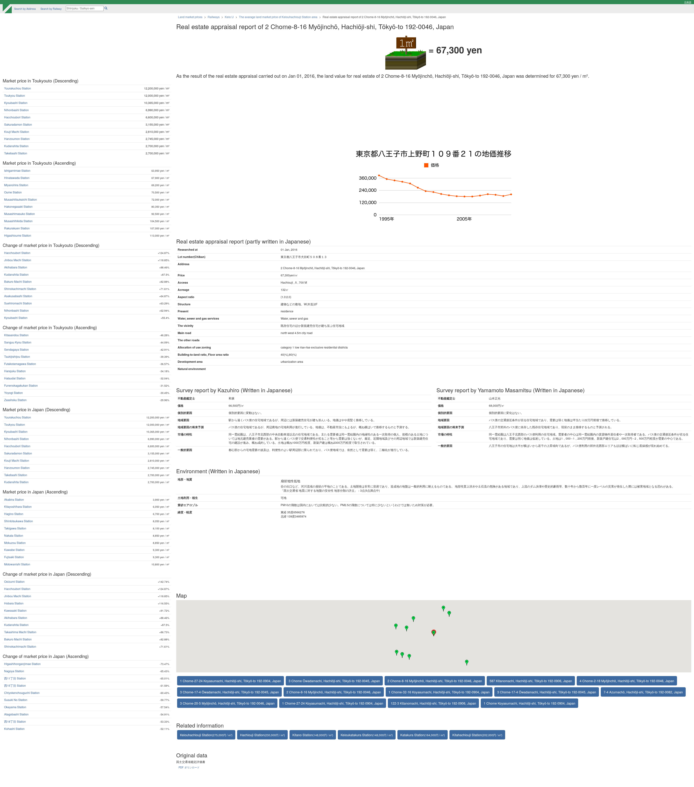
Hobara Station (13, 603)
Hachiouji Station (262, 734)
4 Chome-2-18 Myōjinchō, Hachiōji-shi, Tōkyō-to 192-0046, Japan (627, 680)
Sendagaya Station (16, 349)
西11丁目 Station (15, 678)
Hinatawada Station (16, 178)
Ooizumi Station (14, 581)
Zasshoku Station (15, 400)
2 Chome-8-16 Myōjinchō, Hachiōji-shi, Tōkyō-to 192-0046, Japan (434, 680)
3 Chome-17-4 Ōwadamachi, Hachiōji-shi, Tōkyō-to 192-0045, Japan (229, 692)
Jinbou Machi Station (17, 260)
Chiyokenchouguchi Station (22, 693)
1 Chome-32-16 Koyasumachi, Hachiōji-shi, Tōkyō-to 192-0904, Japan (439, 692)
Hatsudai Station (14, 378)
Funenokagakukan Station (21, 385)
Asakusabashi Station (18, 296)
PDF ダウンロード (189, 767)
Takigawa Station (15, 528)
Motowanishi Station (17, 564)
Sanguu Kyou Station (17, 342)
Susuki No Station (15, 700)
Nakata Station (13, 535)
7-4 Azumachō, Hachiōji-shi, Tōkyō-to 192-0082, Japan (643, 692)
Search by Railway (51, 8)
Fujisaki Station (14, 557)
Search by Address (25, 8)
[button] (443, 608)
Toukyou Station (14, 95)
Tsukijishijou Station (17, 356)
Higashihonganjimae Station (22, 664)
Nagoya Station (14, 671)
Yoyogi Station (13, 393)
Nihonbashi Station (16, 110)
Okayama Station (15, 707)
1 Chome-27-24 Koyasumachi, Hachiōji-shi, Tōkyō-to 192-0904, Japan (230, 680)
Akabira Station (14, 499)
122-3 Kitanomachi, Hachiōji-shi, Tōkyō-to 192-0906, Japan (433, 703)
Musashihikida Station (18, 221)
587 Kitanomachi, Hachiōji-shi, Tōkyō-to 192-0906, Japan (531, 680)
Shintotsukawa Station (18, 521)
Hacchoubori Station (17, 117)
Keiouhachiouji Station (206, 734)
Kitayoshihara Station (18, 506)
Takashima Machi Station (20, 632)
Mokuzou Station (15, 543)
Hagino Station (13, 514)
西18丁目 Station (15, 721)
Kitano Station (312, 734)
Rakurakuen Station (17, 228)
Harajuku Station (15, 371)
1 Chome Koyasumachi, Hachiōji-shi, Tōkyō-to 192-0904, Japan (529, 703)
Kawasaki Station (15, 610)
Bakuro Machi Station (18, 281)
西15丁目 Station (15, 685)
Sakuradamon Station (18, 124)
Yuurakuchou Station (17, 88)
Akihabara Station (15, 267)
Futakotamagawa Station (20, 364)
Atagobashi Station (16, 714)
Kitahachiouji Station (477, 734)
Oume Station (13, 192)
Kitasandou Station (16, 335)
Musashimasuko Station (19, 214)
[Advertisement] (284, 113)
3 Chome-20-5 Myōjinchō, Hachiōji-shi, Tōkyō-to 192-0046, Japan (227, 703)
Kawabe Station (14, 550)
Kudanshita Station (16, 146)
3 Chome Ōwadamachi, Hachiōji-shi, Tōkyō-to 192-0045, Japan (334, 680)
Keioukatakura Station (367, 734)
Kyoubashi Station (15, 103)
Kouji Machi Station (16, 132)
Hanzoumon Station (17, 139)
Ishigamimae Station (17, 170)
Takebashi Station (15, 153)
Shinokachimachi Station (20, 289)
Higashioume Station (17, 235)
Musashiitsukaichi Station (20, 199)
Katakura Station (422, 734)
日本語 (687, 2)
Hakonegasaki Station (18, 206)
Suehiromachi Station (18, 303)
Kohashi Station (14, 729)
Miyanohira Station (16, 185)
